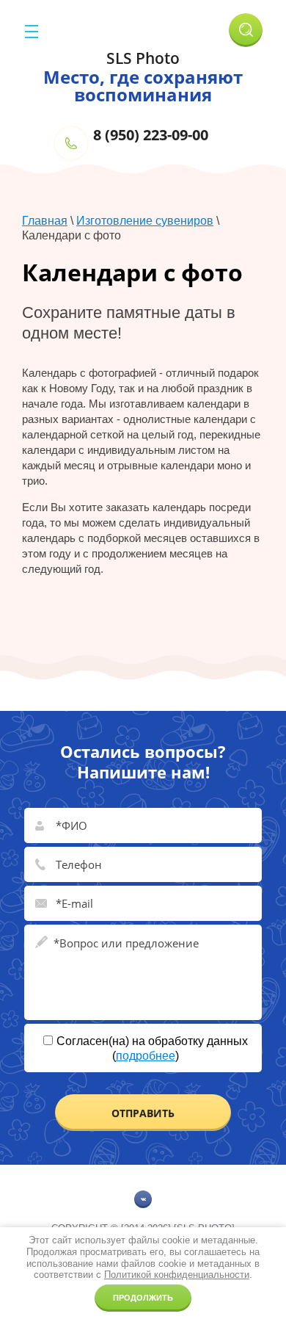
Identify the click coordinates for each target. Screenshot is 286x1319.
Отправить (143, 1113)
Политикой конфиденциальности (176, 1274)
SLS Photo (143, 58)
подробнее (145, 1055)
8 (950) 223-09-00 (150, 135)
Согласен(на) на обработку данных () (152, 1048)
